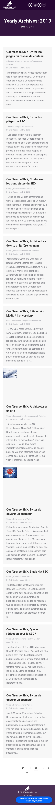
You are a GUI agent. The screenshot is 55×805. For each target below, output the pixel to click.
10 (23, 768)
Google (26, 61)
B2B (8, 321)
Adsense (10, 61)
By (12, 68)
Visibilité (9, 64)
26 (27, 772)
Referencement (36, 61)
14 (49, 768)
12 (36, 768)
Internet (16, 416)
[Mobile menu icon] (50, 5)
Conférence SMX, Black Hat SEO (27, 571)
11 (29, 768)
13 (42, 768)
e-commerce (15, 321)
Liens (15, 251)
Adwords (18, 61)
